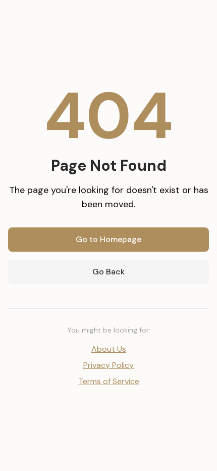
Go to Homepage (108, 239)
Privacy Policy (108, 365)
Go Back (108, 271)
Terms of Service (108, 381)
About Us (108, 349)
